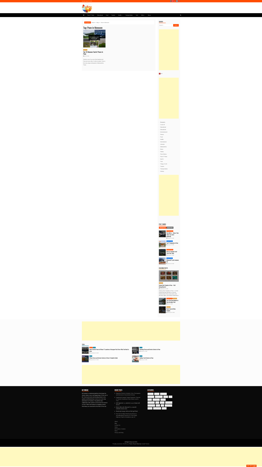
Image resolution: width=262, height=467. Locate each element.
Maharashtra (163, 146)
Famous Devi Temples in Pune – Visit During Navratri (167, 286)
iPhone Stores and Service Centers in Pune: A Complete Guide (103, 358)
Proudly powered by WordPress (120, 443)
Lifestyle (162, 144)
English (254, 466)
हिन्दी (251, 466)
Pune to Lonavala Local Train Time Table (171, 252)
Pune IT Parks (90, 15)
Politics (162, 151)
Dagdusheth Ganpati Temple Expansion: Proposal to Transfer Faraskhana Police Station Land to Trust (128, 399)
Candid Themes (145, 443)
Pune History (163, 154)
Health (119, 15)
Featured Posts (163, 268)
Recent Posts (170, 227)
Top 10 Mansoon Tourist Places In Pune (93, 53)
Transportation (129, 15)
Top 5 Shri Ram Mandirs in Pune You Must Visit (172, 301)
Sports (162, 159)
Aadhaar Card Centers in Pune (146, 358)
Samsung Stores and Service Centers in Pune (150, 349)
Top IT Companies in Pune (172, 243)
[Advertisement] (169, 49)
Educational (100, 15)
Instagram (173, 1)
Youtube (175, 1)
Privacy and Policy (119, 432)
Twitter (177, 1)
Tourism (113, 15)
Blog (116, 423)
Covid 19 (162, 124)
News (149, 15)
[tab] (162, 228)
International (163, 141)
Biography (162, 122)
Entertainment (163, 132)
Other (142, 15)
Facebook (171, 1)
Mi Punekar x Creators (120, 429)
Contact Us (117, 425)
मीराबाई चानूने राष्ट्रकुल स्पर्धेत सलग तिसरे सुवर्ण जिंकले (127, 411)
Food (107, 15)
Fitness (162, 134)
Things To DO (163, 164)
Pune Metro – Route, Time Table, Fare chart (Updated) (172, 234)
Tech (137, 15)
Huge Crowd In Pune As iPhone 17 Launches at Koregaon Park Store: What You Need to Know (109, 350)
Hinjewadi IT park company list (172, 261)
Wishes (162, 171)
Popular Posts (163, 227)
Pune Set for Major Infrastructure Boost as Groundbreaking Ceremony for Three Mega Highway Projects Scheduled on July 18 (126, 415)
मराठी (248, 466)
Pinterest (179, 1)
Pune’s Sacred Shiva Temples (171, 309)
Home (116, 427)
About (116, 421)
